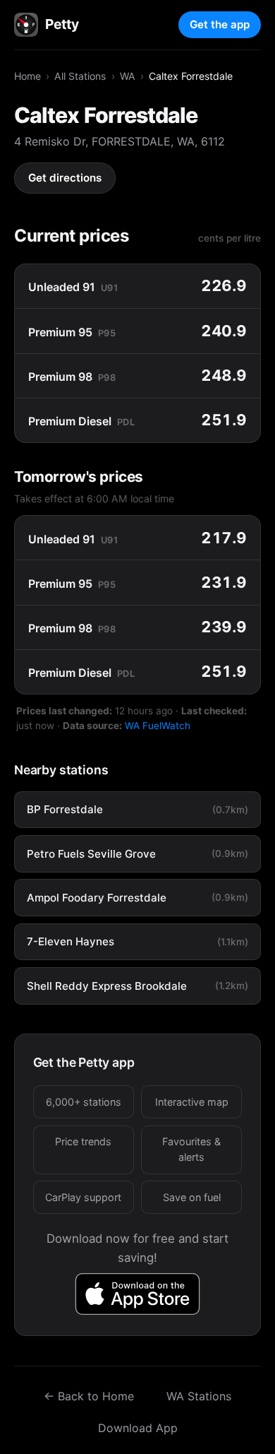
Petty (61, 24)
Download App (138, 1428)
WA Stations (198, 1396)
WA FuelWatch (157, 725)
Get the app (220, 24)
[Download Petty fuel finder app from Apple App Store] (138, 1294)
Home (27, 76)
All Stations (80, 76)
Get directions (65, 177)
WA (127, 76)
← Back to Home (89, 1396)
